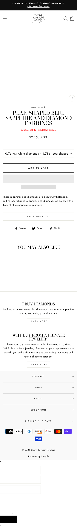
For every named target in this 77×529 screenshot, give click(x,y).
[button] (38, 179)
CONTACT (38, 376)
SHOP (38, 387)
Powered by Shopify (38, 456)
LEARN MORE (38, 321)
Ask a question (38, 216)
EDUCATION (38, 410)
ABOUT (38, 398)
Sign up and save (38, 421)
